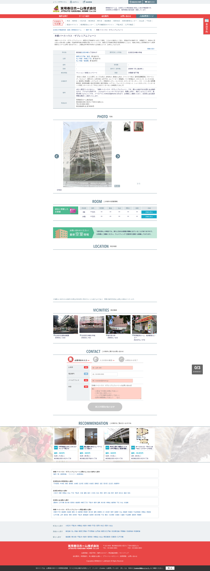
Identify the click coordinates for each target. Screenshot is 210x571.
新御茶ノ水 (101, 512)
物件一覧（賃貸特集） (60, 474)
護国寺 (55, 502)
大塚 (81, 493)
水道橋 (126, 502)
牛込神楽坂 (137, 512)
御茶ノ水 (74, 512)
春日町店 (91, 21)
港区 (66, 483)
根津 (116, 493)
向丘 (97, 493)
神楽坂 (149, 512)
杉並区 (91, 483)
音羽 (105, 493)
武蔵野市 (116, 483)
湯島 (85, 493)
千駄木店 (119, 25)
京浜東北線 (116, 531)
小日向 (93, 493)
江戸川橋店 (129, 25)
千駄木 (77, 493)
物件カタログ (102, 553)
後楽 (125, 493)
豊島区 (97, 483)
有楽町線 (137, 531)
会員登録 (84, 553)
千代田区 (56, 483)
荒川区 (105, 483)
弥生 (129, 493)
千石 (72, 493)
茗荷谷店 (116, 21)
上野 (61, 515)
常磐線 (123, 531)
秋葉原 (130, 512)
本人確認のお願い (95, 556)
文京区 (83, 52)
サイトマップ (124, 553)
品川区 (81, 483)
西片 (112, 493)
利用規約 (84, 556)
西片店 (99, 21)
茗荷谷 (72, 502)
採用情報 (123, 556)
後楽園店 (107, 21)
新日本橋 (97, 515)
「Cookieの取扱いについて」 (141, 568)
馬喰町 (139, 515)
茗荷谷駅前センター (129, 21)
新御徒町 (86, 515)
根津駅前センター (87, 25)
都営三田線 (83, 531)
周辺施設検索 (113, 553)
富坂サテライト (72, 25)
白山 (68, 493)
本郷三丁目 (88, 58)
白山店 (141, 21)
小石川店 (83, 21)
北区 (101, 483)
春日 (88, 56)
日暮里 (117, 515)
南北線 (68, 531)
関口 (101, 493)
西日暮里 (107, 537)
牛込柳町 (128, 515)
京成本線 (130, 531)
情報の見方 (150, 49)
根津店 (74, 21)
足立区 (111, 483)
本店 (68, 21)
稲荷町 (91, 515)
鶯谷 (106, 515)
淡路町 (116, 512)
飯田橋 (113, 502)
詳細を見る (149, 212)
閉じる (170, 568)
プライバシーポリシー (110, 556)
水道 (109, 493)
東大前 (103, 502)
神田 (70, 515)
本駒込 (64, 493)
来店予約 (92, 553)
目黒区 (86, 483)
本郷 (86, 52)
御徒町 (125, 512)
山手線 (97, 531)
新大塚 (67, 502)
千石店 (148, 21)
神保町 (85, 512)
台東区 (76, 483)
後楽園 (86, 61)
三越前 (122, 515)
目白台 (121, 493)
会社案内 (76, 556)
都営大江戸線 (80, 56)
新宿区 (71, 483)
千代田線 (91, 531)
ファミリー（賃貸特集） (76, 474)
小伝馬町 (111, 515)
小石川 (55, 493)
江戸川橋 (61, 502)
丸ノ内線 (79, 58)
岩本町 (75, 515)
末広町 (107, 512)
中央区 (62, 483)
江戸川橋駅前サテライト (105, 25)
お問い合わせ (132, 556)
